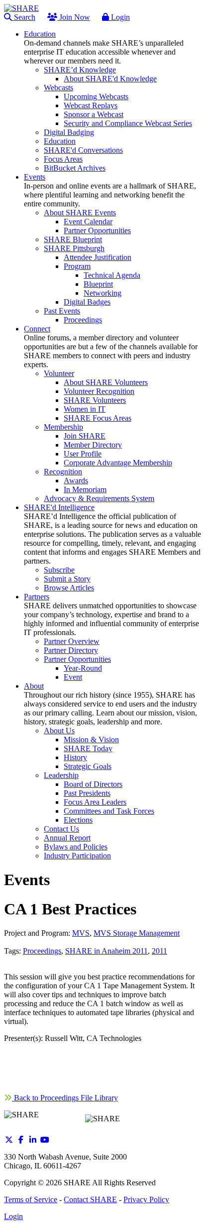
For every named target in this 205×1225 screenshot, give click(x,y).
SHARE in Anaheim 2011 (106, 951)
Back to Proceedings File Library (65, 1098)
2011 (159, 951)
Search (23, 17)
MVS (81, 933)
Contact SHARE (90, 1199)
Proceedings (42, 951)
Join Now (73, 17)
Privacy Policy (146, 1199)
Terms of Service (30, 1199)
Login (119, 17)
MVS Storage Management (137, 933)
